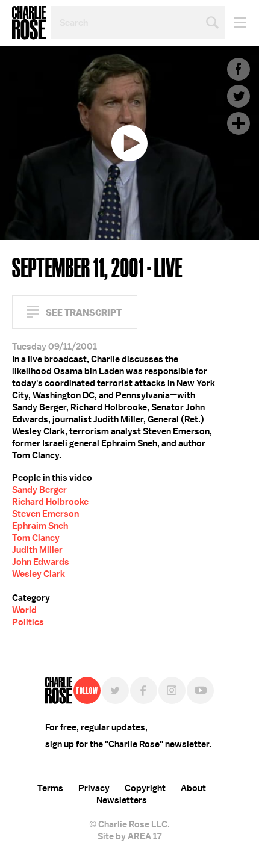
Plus (238, 123)
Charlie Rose (29, 23)
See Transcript (84, 312)
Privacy (94, 788)
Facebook (238, 69)
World (24, 610)
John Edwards (40, 562)
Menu (235, 22)
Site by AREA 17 (129, 836)
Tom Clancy (36, 538)
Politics (28, 622)
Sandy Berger (39, 490)
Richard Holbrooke (50, 502)
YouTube (200, 690)
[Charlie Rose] (58, 690)
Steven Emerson (45, 514)
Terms (50, 788)
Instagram (172, 690)
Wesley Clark (38, 574)
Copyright (145, 788)
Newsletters (121, 800)
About (193, 788)
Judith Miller (37, 550)
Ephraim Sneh (40, 526)
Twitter (238, 96)
